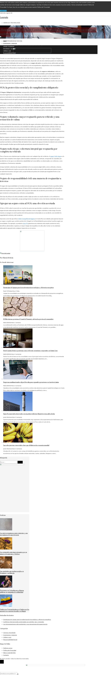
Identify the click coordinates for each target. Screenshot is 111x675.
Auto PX (25, 223)
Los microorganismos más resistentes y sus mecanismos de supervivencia (14, 534)
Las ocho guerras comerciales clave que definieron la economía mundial (26, 445)
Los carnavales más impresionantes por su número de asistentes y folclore (13, 553)
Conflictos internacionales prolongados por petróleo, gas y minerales (23, 622)
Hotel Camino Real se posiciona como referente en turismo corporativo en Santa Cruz (30, 351)
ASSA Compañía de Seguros (26, 219)
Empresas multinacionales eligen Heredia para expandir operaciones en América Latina (31, 382)
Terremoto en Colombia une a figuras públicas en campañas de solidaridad (12, 591)
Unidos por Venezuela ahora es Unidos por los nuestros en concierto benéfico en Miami (14, 610)
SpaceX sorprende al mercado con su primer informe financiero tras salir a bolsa (29, 414)
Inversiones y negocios (7, 26)
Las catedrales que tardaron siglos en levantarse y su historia (12, 572)
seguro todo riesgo (55, 156)
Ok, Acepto (3, 10)
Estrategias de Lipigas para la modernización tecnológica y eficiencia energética (28, 288)
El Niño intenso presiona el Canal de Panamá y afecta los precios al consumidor (28, 319)
